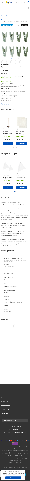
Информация (5, 409)
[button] (11, 59)
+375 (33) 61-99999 (15, 426)
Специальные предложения (10, 390)
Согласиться (13, 478)
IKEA (2, 398)
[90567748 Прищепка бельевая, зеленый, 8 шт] (15, 44)
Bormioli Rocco (6, 394)
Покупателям (5, 405)
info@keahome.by (16, 429)
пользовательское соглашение (10, 474)
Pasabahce (4, 402)
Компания (4, 413)
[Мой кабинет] (24, 2)
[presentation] (22, 62)
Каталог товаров (6, 386)
